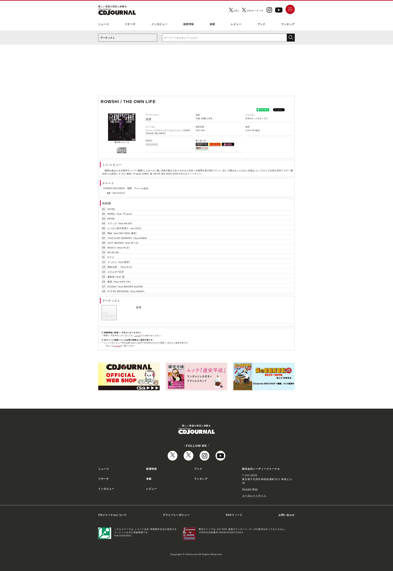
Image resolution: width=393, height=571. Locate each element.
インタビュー (159, 24)
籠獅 (148, 119)
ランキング (288, 24)
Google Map (250, 489)
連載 (212, 24)
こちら (137, 335)
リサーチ (130, 24)
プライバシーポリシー (176, 515)
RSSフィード (234, 515)
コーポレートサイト (254, 495)
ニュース (103, 24)
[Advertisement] (196, 71)
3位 (109, 192)
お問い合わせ (286, 515)
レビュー (236, 24)
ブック (261, 24)
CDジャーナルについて (112, 515)
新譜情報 (188, 24)
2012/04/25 (152, 144)
